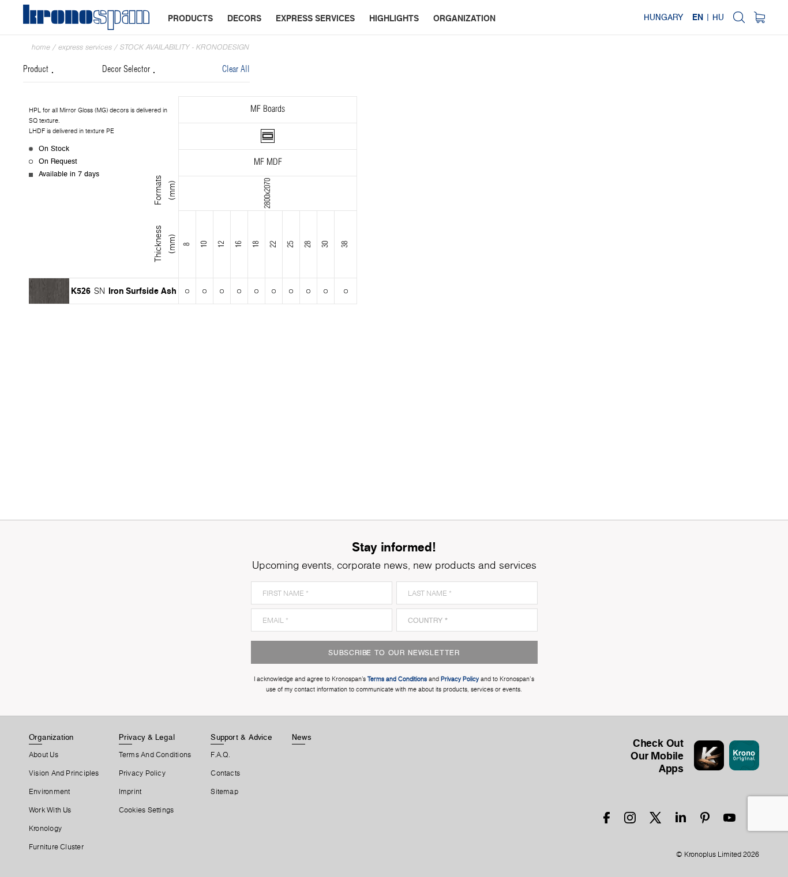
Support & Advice (241, 737)
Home (41, 47)
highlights (394, 18)
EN (697, 17)
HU (718, 17)
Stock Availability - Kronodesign (184, 47)
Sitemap (224, 791)
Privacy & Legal (147, 737)
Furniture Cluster (56, 847)
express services (315, 18)
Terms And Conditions (155, 754)
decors (244, 18)
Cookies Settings (146, 810)
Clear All (236, 69)
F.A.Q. (220, 754)
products (190, 18)
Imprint (130, 791)
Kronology (45, 828)
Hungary (663, 17)
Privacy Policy (142, 773)
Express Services (85, 47)
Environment (49, 791)
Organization (51, 737)
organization (464, 18)
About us (43, 754)
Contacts (225, 773)
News (302, 737)
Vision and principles (64, 773)
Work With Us (50, 810)
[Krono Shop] (759, 17)
